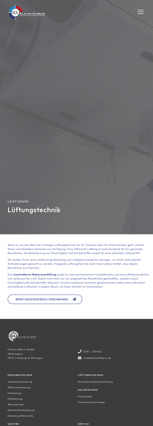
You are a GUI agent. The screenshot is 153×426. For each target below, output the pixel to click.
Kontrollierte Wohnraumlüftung (95, 381)
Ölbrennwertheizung (19, 387)
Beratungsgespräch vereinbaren (42, 299)
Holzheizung (14, 393)
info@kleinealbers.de (97, 357)
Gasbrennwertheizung (20, 381)
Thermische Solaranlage (91, 402)
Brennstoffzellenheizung (21, 410)
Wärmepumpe (16, 404)
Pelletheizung (15, 398)
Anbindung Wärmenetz (20, 415)
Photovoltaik (85, 396)
